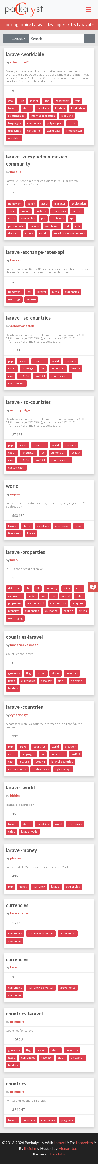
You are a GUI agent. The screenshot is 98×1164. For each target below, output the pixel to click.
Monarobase (68, 1148)
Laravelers (84, 1142)
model (34, 100)
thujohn (30, 1148)
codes (12, 368)
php (10, 361)
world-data (53, 130)
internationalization (43, 115)
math (79, 588)
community (59, 211)
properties (14, 603)
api (29, 291)
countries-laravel (24, 637)
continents (34, 130)
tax (53, 595)
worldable (14, 138)
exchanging (15, 618)
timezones (14, 130)
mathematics (58, 603)
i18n (21, 100)
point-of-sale (16, 226)
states (27, 108)
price (67, 588)
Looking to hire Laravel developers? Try (49, 24)
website (77, 211)
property (13, 610)
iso (42, 368)
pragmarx (17, 1022)
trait (77, 100)
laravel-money (21, 850)
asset (44, 203)
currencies (34, 123)
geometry (14, 673)
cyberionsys (19, 715)
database (14, 588)
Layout (17, 38)
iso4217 (75, 368)
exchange (58, 218)
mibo (14, 560)
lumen (31, 533)
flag (28, 673)
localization (78, 108)
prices (83, 610)
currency (51, 588)
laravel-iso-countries (28, 318)
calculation (15, 595)
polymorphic (54, 123)
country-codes (60, 375)
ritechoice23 (20, 62)
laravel (12, 108)
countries (43, 108)
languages (14, 123)
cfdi (77, 226)
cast (10, 375)
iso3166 (24, 375)
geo (10, 100)
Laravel (60, 1142)
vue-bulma (14, 940)
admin (31, 203)
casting (68, 610)
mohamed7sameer (24, 645)
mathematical (35, 603)
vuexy (29, 233)
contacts (41, 211)
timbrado (13, 233)
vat (43, 595)
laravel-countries (24, 707)
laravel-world (20, 787)
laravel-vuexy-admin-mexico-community (37, 160)
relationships (16, 115)
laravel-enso (19, 913)
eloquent (67, 115)
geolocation (79, 203)
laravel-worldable (25, 54)
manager (59, 203)
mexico (34, 226)
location (60, 108)
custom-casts (16, 383)
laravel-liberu (20, 967)
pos (43, 218)
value (79, 595)
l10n (46, 100)
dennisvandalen (22, 326)
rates (11, 218)
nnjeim (15, 494)
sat (67, 226)
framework (14, 203)
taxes (11, 680)
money (23, 886)
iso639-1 (40, 375)
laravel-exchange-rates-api (35, 252)
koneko (15, 172)
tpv (72, 218)
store (11, 211)
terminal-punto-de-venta (69, 233)
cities (72, 123)
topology (46, 680)
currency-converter (41, 933)
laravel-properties (25, 552)
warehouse (52, 226)
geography (62, 100)
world (55, 361)
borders (13, 688)
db (37, 588)
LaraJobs (57, 1154)
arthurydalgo (20, 410)
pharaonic (17, 858)
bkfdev (15, 795)
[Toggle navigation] (88, 9)
